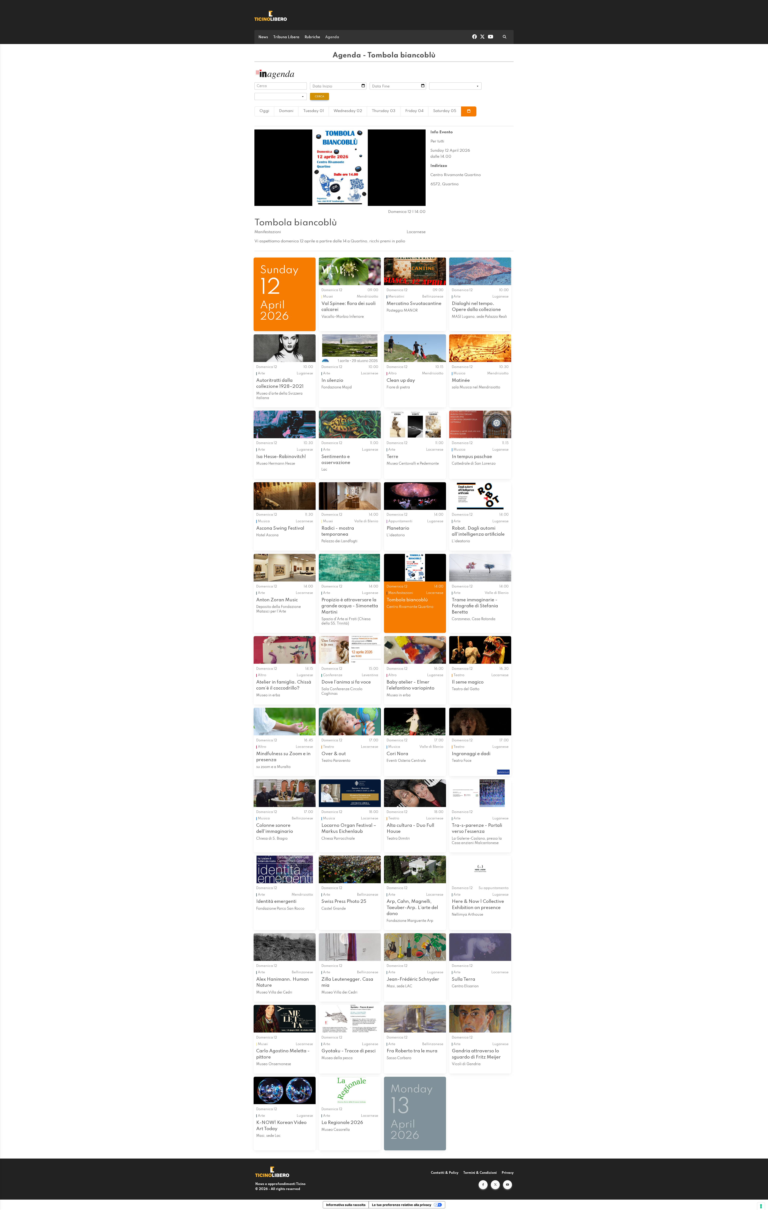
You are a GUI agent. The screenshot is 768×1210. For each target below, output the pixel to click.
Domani (286, 111)
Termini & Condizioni (480, 1173)
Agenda (332, 37)
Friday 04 (414, 111)
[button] (483, 1184)
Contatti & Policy (444, 1173)
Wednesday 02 (348, 111)
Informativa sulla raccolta (345, 1205)
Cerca (319, 96)
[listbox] (455, 86)
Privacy (508, 1173)
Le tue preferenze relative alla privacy (401, 1205)
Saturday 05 (444, 111)
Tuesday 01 (313, 111)
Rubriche (312, 37)
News (263, 37)
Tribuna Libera (286, 37)
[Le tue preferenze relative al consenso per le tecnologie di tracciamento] (761, 1206)
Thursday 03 (383, 111)
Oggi (264, 111)
